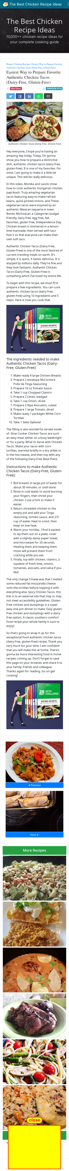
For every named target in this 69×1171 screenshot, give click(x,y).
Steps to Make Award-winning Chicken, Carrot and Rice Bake (32, 1107)
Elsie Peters (16, 88)
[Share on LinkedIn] (29, 96)
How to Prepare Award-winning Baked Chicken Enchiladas (31, 923)
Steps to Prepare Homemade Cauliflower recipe (35, 761)
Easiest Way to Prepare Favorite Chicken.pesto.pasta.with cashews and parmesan (32, 877)
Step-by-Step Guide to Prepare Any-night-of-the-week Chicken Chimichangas (34, 810)
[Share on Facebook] (20, 96)
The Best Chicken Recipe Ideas (35, 4)
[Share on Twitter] (10, 96)
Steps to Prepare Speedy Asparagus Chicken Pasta (30, 1061)
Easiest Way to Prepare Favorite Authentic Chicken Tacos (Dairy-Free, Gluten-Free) (34, 65)
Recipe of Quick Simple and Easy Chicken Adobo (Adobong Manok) (33, 1015)
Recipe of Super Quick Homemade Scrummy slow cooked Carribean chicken (33, 969)
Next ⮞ (34, 834)
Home (9, 64)
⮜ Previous (34, 785)
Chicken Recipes (22, 64)
